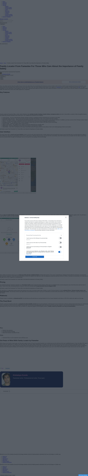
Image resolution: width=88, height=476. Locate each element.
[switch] (60, 238)
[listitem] (44, 235)
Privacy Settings (84, 475)
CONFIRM (34, 256)
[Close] (66, 217)
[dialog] (44, 238)
